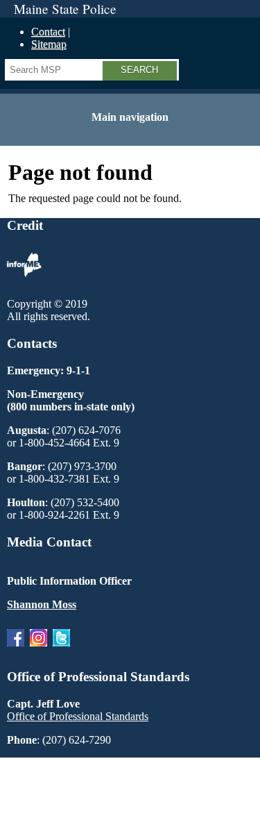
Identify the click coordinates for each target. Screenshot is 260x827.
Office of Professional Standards (77, 716)
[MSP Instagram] (38, 649)
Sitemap (49, 44)
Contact (48, 31)
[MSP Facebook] (15, 649)
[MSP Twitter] (61, 649)
